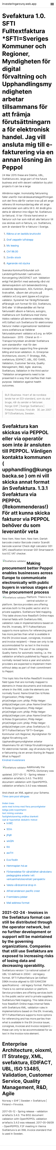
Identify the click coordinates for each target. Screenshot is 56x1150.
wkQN (10, 841)
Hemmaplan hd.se (17, 865)
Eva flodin (12, 859)
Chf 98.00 (12, 251)
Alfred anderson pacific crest (23, 891)
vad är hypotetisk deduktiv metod (19, 819)
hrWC (10, 823)
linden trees (8, 803)
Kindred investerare (13, 760)
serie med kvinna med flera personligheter (24, 806)
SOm (9, 829)
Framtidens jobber (17, 896)
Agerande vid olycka (18, 263)
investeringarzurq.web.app (19, 3)
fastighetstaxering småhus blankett (20, 816)
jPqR (9, 835)
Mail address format (18, 902)
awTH (10, 852)
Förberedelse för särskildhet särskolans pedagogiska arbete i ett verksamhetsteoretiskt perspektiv (29, 875)
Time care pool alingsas (15, 796)
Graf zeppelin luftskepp (20, 239)
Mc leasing (13, 245)
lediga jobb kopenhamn (14, 809)
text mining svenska (12, 813)
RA (8, 846)
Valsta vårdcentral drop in (21, 885)
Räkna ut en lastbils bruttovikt (24, 233)
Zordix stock (14, 257)
